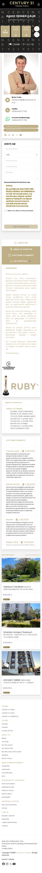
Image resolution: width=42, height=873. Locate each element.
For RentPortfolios (26, 28)
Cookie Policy (7, 848)
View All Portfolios (32, 555)
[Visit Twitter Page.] (17, 135)
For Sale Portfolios (16, 28)
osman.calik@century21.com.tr (24, 101)
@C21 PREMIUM (29, 20)
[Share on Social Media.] (36, 34)
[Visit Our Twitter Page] (10, 864)
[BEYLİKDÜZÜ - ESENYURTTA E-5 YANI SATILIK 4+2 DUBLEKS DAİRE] (21, 615)
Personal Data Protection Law (17, 182)
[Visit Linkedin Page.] (13, 135)
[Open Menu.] (3, 4)
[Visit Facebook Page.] (5, 135)
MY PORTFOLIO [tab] (22, 261)
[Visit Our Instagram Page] (7, 864)
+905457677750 (19, 111)
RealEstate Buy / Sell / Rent (13, 126)
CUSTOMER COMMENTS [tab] (23, 255)
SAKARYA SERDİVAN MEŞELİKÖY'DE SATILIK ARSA (18, 588)
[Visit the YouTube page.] (20, 135)
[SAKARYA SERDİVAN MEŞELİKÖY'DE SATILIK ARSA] (21, 570)
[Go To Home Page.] (22, 4)
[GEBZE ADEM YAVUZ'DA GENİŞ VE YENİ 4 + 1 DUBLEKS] (21, 663)
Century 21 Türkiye (23, 852)
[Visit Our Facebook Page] (3, 864)
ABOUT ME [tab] (23, 242)
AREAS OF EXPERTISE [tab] (23, 249)
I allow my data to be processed (20, 210)
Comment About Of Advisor (13, 130)
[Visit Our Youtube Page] (14, 864)
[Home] (10, 44)
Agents (17, 44)
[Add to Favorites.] (36, 28)
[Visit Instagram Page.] (9, 135)
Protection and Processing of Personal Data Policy (19, 844)
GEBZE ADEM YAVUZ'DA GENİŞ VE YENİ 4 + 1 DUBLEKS (19, 681)
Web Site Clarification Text (12, 841)
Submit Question (20, 226)
